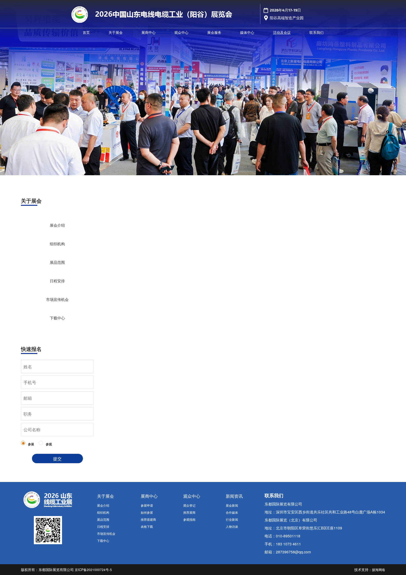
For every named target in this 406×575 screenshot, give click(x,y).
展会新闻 (232, 505)
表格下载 (147, 526)
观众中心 (181, 32)
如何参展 (147, 512)
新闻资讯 (234, 495)
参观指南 (189, 519)
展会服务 (214, 32)
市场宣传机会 (57, 299)
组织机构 (57, 243)
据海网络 (378, 569)
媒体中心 (247, 32)
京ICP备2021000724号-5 (93, 569)
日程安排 (57, 281)
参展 (31, 444)
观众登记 (189, 505)
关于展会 (116, 32)
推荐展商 (189, 512)
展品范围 (57, 262)
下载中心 (57, 318)
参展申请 (147, 505)
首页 (86, 32)
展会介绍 (57, 225)
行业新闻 (232, 519)
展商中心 (148, 32)
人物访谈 (232, 526)
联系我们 (316, 32)
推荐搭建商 (148, 519)
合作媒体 (232, 512)
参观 (49, 444)
